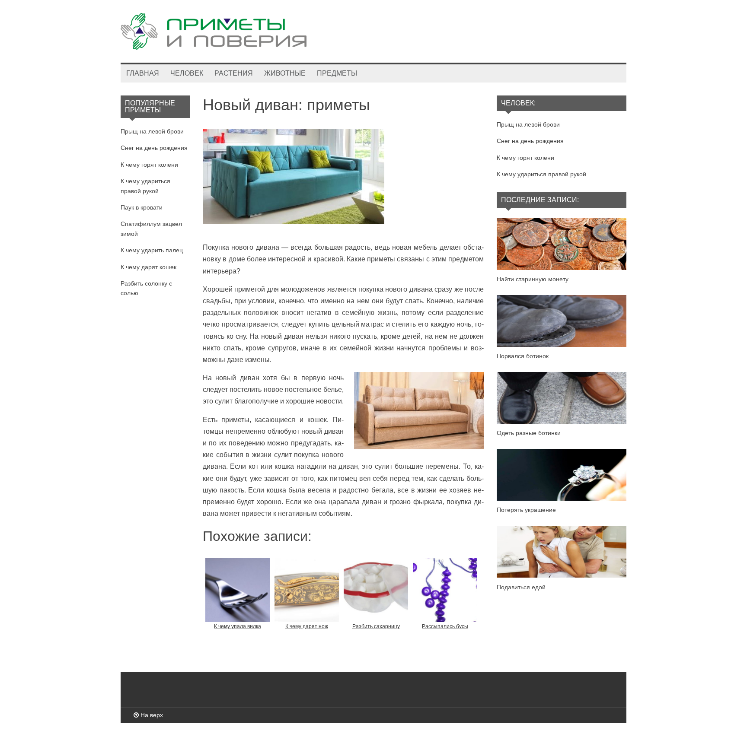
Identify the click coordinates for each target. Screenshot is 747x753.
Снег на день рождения (154, 147)
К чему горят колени (149, 164)
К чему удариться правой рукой (541, 174)
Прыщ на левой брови (152, 131)
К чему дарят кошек (148, 267)
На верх (151, 715)
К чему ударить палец (152, 250)
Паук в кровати (142, 207)
